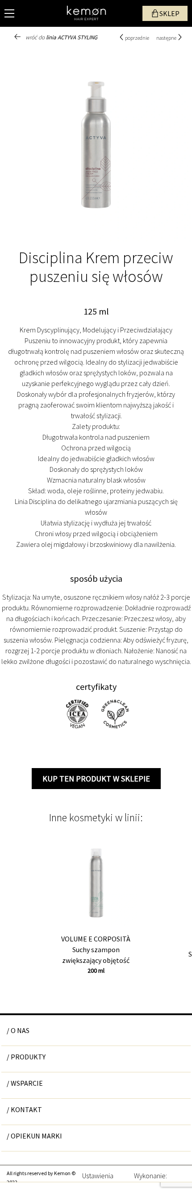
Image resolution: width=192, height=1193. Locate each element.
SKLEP (169, 13)
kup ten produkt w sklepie (96, 778)
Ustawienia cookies (97, 1174)
